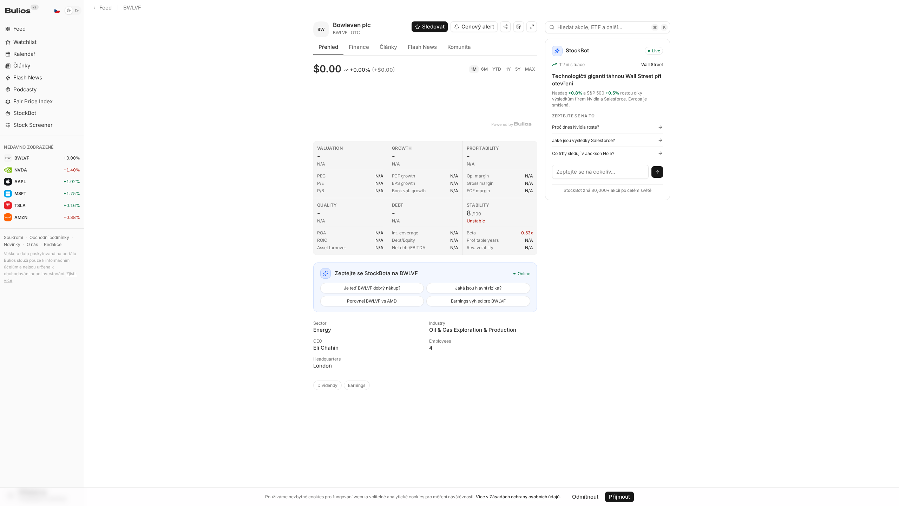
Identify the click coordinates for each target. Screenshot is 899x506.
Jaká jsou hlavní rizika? (478, 288)
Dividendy (327, 385)
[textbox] (600, 172)
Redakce (52, 244)
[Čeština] (56, 10)
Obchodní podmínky (49, 237)
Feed (105, 7)
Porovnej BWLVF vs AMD (372, 301)
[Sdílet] (505, 26)
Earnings (356, 385)
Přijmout (619, 496)
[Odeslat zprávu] (657, 172)
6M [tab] (484, 69)
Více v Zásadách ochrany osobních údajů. (518, 496)
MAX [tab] (530, 69)
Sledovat (433, 26)
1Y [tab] (508, 69)
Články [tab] (388, 47)
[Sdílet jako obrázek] (518, 26)
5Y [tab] (517, 69)
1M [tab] (474, 69)
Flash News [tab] (422, 47)
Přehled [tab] (328, 47)
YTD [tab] (496, 69)
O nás (32, 244)
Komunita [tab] (459, 47)
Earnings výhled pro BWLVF (478, 301)
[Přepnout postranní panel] (84, 253)
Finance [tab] (359, 47)
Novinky (12, 244)
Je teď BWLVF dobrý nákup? (372, 288)
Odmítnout (585, 496)
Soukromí (13, 237)
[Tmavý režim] (72, 10)
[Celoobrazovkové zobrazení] (531, 26)
